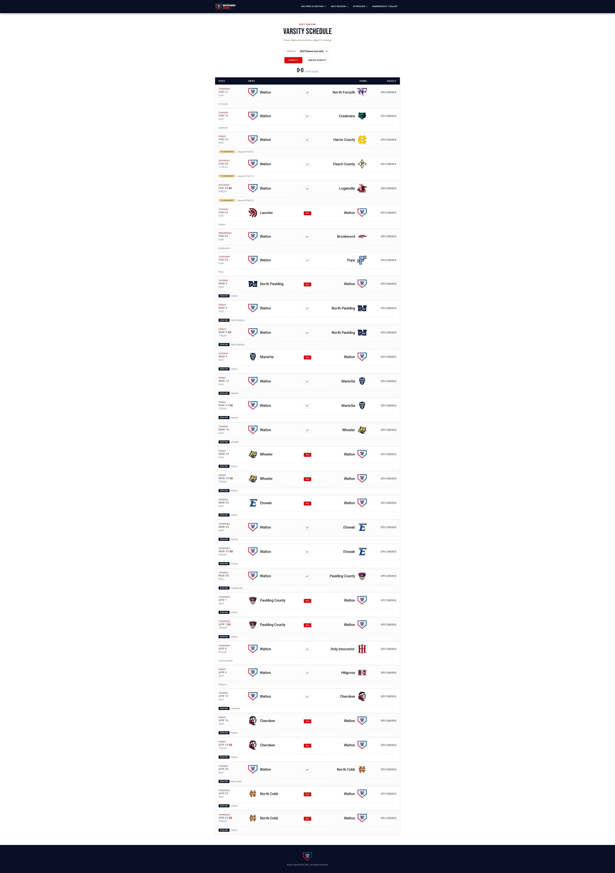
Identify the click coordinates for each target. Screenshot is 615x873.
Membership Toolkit (385, 6)
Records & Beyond (313, 6)
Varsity (293, 60)
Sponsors (360, 6)
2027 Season (339, 6)
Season (291, 51)
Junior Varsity (317, 60)
